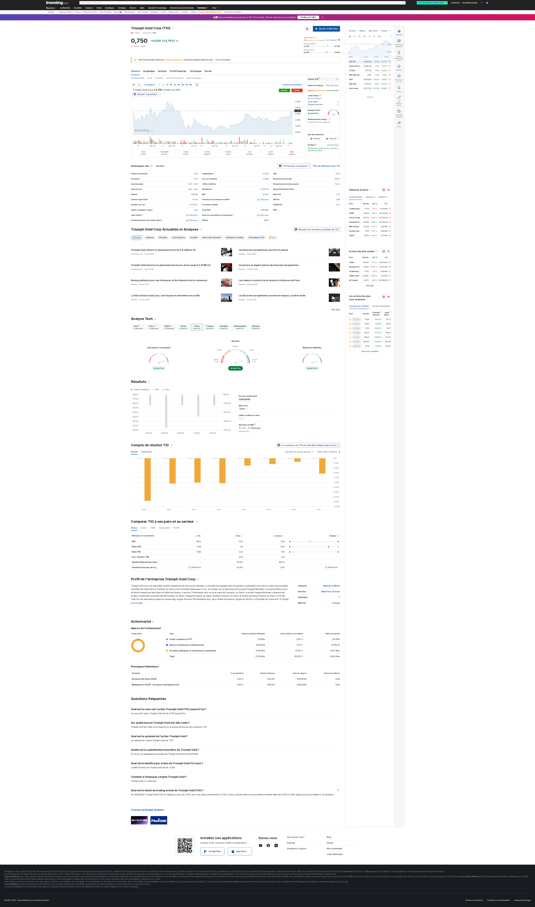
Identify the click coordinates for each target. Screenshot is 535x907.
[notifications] (481, 2)
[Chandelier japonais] (133, 84)
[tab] (138, 327)
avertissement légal (522, 900)
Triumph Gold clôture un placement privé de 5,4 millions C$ (163, 250)
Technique (195, 71)
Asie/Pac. (185, 12)
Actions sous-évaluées (232, 12)
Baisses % (383, 197)
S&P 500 (352, 84)
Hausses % (370, 197)
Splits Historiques (194, 78)
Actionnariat (141, 621)
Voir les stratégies (223, 60)
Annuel (134, 452)
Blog (329, 837)
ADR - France (143, 12)
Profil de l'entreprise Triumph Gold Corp (163, 579)
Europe (163, 12)
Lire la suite (137, 603)
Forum (208, 71)
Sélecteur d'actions (66, 12)
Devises (352, 31)
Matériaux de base (330, 591)
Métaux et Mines (332, 586)
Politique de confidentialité (498, 900)
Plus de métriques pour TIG (326, 166)
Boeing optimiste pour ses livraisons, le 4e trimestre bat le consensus (169, 280)
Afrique (193, 12)
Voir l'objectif (331, 40)
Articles (162, 71)
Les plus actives (355, 197)
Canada (336, 603)
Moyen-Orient (174, 12)
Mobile (330, 843)
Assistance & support (296, 848)
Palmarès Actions (358, 189)
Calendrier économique (157, 8)
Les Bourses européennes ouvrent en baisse (263, 250)
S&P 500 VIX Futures (357, 75)
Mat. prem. (373, 31)
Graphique (149, 71)
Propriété (159, 78)
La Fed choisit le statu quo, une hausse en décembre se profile (165, 295)
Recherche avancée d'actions (182, 8)
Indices (362, 31)
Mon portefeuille (334, 848)
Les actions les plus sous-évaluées (360, 298)
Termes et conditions (474, 900)
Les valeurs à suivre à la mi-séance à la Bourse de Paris (269, 280)
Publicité (291, 843)
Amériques (154, 12)
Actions (51, 12)
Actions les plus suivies (362, 251)
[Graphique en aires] (139, 84)
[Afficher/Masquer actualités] (197, 84)
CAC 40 (352, 61)
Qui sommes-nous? (295, 837)
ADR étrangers (129, 12)
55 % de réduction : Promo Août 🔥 (432, 3)
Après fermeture (105, 12)
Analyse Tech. (142, 319)
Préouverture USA (90, 12)
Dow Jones (353, 88)
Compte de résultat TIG (150, 445)
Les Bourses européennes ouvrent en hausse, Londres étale (272, 295)
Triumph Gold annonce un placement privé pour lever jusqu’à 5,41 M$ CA (171, 265)
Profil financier (178, 71)
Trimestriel (146, 452)
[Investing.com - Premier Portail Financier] (57, 3)
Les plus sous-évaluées (359, 306)
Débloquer (196, 567)
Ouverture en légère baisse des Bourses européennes (269, 265)
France (78, 12)
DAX (351, 79)
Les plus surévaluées (381, 306)
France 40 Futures (356, 66)
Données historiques (174, 78)
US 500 (352, 70)
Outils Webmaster (335, 854)
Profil (150, 78)
